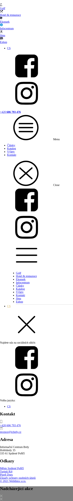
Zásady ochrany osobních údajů (18, 477)
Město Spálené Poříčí (12, 468)
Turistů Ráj (6, 471)
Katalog (11, 148)
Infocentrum (23, 282)
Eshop (19, 301)
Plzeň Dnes (6, 474)
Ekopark (21, 279)
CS (9, 48)
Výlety (11, 151)
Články (11, 145)
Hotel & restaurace (26, 276)
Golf (18, 272)
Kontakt (11, 154)
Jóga (18, 298)
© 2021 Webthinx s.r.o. (13, 481)
